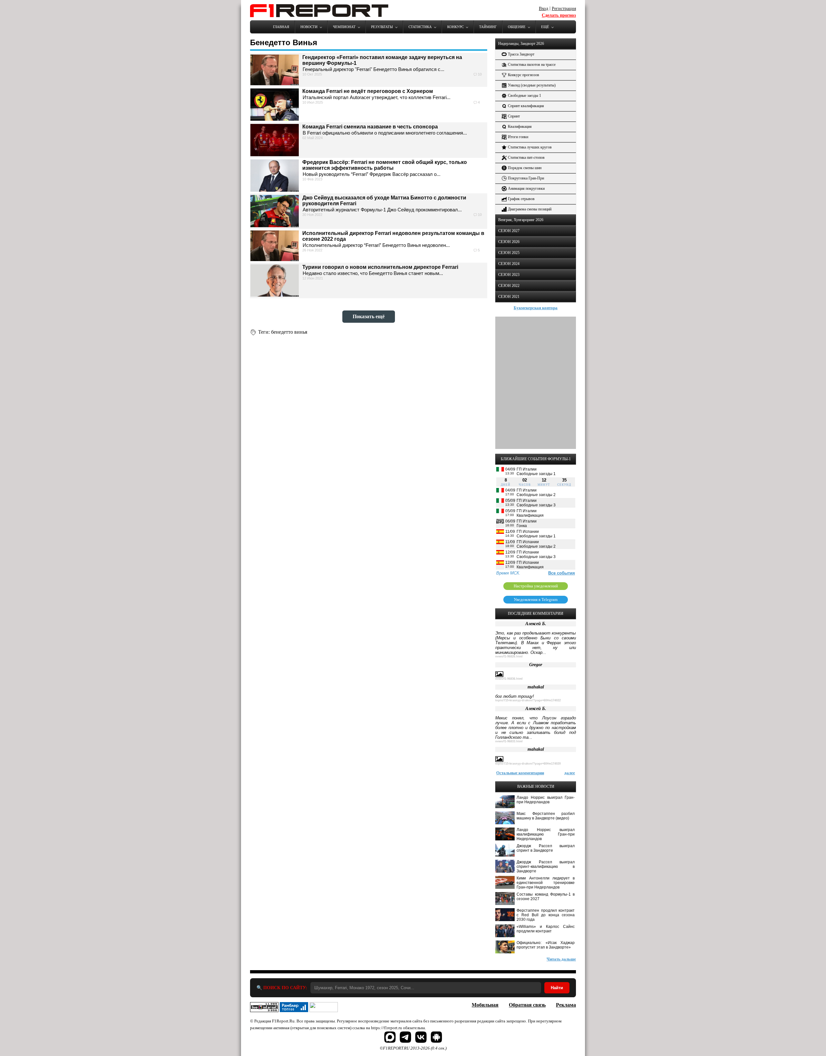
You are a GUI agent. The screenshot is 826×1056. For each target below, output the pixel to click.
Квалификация (520, 126)
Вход (543, 8)
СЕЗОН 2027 (508, 230)
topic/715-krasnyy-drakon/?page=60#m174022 (528, 700)
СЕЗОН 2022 (508, 285)
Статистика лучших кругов (530, 147)
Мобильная (485, 1005)
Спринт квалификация (526, 106)
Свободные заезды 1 (524, 95)
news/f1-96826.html (509, 656)
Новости (308, 27)
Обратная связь (527, 1005)
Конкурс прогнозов (523, 75)
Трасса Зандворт (521, 54)
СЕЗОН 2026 (508, 241)
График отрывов (521, 199)
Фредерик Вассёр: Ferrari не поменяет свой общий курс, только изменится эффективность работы (384, 165)
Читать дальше (561, 959)
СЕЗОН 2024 (508, 263)
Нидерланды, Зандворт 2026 (521, 43)
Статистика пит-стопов (526, 157)
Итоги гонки (518, 137)
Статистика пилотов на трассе (532, 64)
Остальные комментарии (520, 772)
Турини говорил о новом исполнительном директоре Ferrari (380, 267)
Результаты (382, 27)
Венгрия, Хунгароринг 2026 (520, 220)
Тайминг (488, 27)
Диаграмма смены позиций (529, 209)
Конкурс (455, 27)
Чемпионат (344, 27)
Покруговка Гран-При (526, 178)
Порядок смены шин (524, 168)
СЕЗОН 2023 (508, 274)
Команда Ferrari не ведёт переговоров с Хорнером (367, 91)
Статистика (420, 27)
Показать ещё (369, 316)
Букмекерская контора (536, 307)
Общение (517, 27)
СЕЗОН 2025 (508, 252)
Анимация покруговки (526, 188)
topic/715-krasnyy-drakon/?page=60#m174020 (528, 763)
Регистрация (564, 8)
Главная (281, 27)
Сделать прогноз (559, 15)
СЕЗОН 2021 (508, 296)
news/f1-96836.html (509, 678)
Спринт (514, 116)
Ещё (545, 27)
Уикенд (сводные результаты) (532, 85)
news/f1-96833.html (509, 741)
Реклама (566, 1005)
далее (569, 772)
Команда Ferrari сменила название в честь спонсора (370, 126)
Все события (561, 573)
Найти (557, 987)
